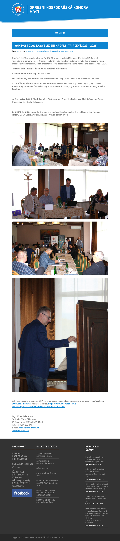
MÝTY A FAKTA (42, 468)
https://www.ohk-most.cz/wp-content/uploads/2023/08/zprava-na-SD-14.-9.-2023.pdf (44, 405)
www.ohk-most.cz (20, 430)
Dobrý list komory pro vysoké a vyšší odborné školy (45, 492)
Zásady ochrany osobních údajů (44, 455)
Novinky (21, 51)
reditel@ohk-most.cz (29, 427)
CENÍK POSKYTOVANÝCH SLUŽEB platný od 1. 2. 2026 (47, 483)
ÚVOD (14, 51)
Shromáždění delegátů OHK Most (46, 462)
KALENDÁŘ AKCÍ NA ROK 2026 (47, 474)
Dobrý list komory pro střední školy (45, 501)
